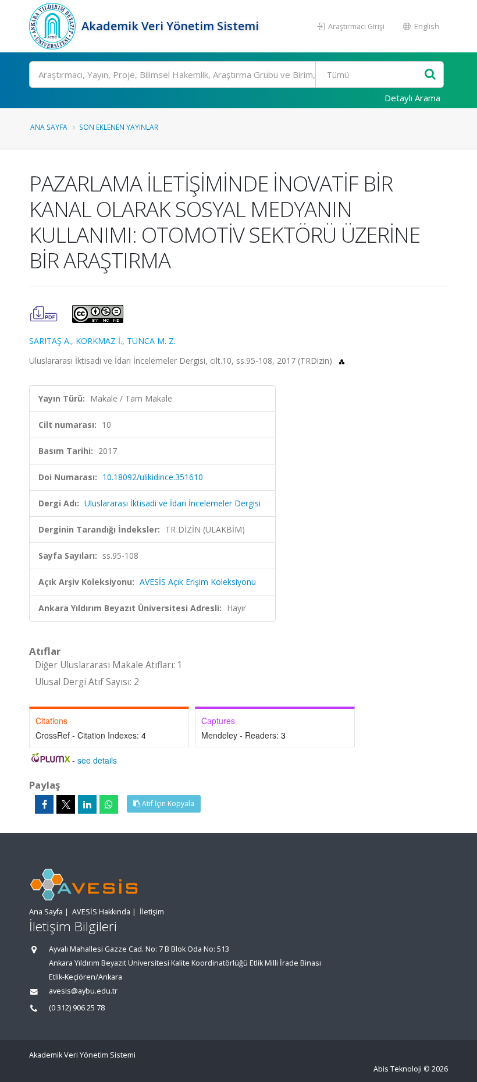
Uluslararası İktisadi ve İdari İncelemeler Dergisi (172, 503)
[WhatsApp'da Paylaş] (108, 804)
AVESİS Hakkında (101, 912)
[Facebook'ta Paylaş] (44, 804)
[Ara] (430, 75)
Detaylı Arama (412, 98)
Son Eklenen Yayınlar (118, 127)
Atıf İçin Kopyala (167, 803)
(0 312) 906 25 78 (77, 1008)
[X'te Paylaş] (65, 804)
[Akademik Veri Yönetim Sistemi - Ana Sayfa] (54, 26)
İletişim (152, 912)
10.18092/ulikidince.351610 (152, 477)
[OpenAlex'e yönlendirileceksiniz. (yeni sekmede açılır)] (341, 360)
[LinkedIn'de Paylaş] (87, 804)
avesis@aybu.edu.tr (83, 991)
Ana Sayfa (48, 127)
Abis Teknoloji (397, 1069)
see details (97, 760)
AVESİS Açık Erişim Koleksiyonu (198, 581)
